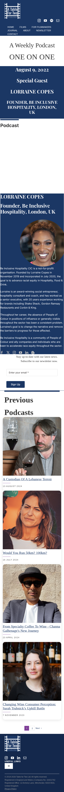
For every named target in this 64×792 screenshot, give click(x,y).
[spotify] (51, 20)
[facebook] (1, 352)
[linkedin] (26, 352)
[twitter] (8, 352)
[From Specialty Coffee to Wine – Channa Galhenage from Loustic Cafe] (32, 566)
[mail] (57, 20)
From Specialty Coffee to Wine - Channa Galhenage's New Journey (31, 628)
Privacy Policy (10, 789)
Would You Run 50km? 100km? (25, 553)
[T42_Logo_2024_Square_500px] (12, 4)
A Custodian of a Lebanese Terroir (27, 479)
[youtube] (45, 20)
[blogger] (32, 352)
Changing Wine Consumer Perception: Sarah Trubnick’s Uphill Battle (29, 706)
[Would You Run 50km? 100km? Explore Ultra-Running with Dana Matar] (32, 492)
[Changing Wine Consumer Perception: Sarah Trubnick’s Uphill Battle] (32, 643)
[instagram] (39, 20)
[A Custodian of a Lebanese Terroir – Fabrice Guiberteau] (32, 418)
